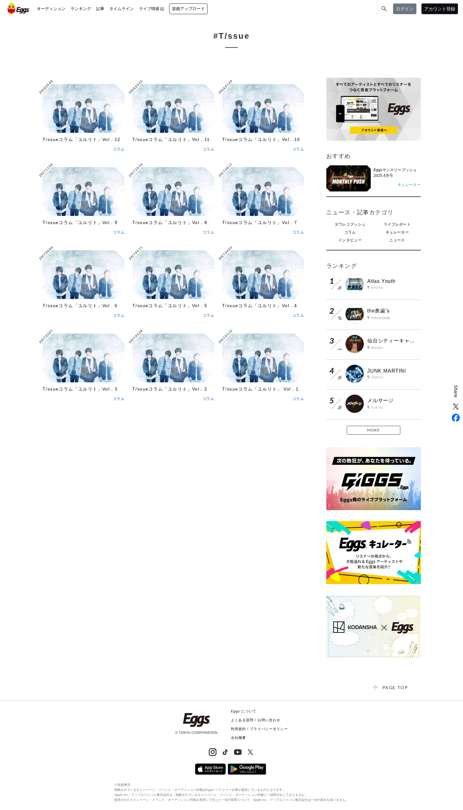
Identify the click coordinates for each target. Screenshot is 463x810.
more (373, 430)
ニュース (397, 240)
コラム (350, 232)
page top (395, 687)
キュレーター (397, 232)
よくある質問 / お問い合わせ (256, 720)
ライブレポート (397, 224)
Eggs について (244, 711)
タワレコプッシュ (349, 224)
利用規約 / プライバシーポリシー (259, 729)
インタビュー (350, 240)
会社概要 (238, 738)
